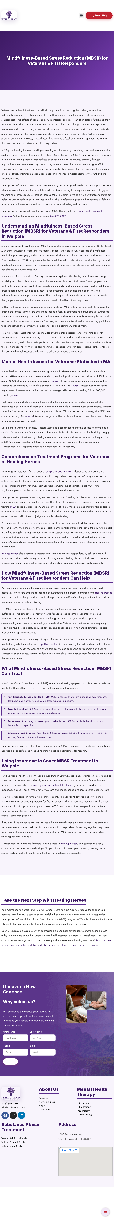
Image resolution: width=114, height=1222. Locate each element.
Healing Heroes (9, 553)
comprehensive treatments (60, 471)
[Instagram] (13, 1115)
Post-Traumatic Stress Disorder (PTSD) (29, 697)
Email (33, 1046)
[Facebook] (5, 1115)
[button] (81, 15)
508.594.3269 (58, 216)
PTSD (12, 507)
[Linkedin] (21, 1115)
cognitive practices (48, 644)
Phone (6, 1046)
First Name (9, 1032)
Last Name (36, 1032)
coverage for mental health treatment (52, 785)
